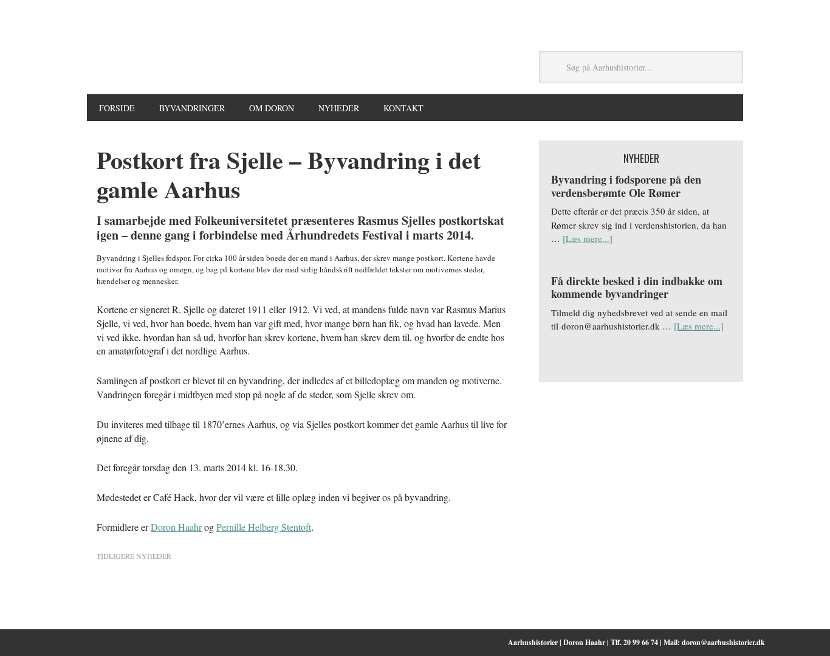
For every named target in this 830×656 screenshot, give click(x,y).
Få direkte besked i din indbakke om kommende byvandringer (636, 287)
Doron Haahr (176, 526)
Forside (117, 108)
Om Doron (271, 108)
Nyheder (338, 108)
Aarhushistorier (302, 67)
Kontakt (403, 108)
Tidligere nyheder (134, 556)
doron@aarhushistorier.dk (723, 642)
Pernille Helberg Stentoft (263, 526)
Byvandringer (192, 108)
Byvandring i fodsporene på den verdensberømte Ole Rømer (626, 186)
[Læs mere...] (587, 238)
